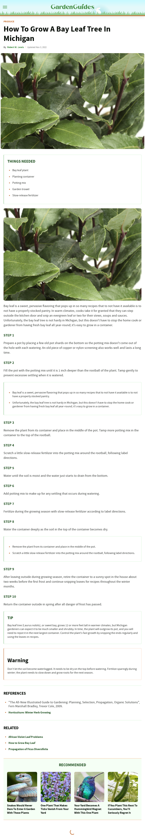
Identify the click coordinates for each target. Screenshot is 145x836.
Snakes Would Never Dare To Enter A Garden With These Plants (21, 809)
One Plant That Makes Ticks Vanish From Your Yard (55, 809)
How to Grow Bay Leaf (21, 743)
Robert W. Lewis (15, 47)
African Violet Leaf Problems (25, 737)
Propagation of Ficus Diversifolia (28, 749)
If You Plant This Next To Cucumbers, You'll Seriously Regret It (122, 809)
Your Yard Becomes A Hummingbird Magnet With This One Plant (87, 809)
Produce (9, 21)
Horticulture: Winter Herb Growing (29, 712)
